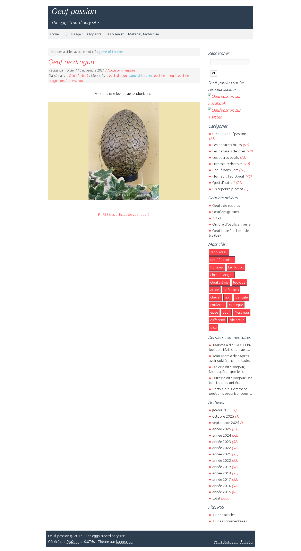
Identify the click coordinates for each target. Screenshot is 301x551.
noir (228, 297)
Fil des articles (223, 515)
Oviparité (94, 34)
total (216, 498)
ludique (239, 282)
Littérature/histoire (227, 164)
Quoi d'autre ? (78, 75)
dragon (122, 75)
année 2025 (221, 429)
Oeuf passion (73, 11)
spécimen (231, 290)
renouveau (218, 252)
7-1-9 (216, 218)
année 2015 (221, 492)
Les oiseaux (115, 34)
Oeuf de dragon (71, 62)
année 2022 (221, 448)
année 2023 (221, 442)
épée (214, 312)
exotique (236, 305)
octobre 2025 (223, 416)
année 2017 (221, 479)
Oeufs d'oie (219, 282)
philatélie (237, 320)
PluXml (73, 541)
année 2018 (221, 473)
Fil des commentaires (229, 521)
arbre (214, 290)
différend (217, 320)
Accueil (55, 34)
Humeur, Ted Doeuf (228, 176)
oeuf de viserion (71, 81)
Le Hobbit (236, 267)
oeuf (112, 75)
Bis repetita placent (227, 189)
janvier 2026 (221, 410)
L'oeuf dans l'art (225, 170)
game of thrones (140, 75)
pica (213, 327)
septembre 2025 (225, 423)
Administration (226, 541)
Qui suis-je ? (74, 34)
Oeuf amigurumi (225, 212)
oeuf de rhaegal (165, 75)
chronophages (221, 275)
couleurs (217, 305)
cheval (215, 297)
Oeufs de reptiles (226, 205)
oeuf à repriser (222, 260)
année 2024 (221, 435)
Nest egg (242, 312)
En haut (246, 541)
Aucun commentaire (121, 70)
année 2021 (221, 454)
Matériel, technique (143, 34)
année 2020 (221, 460)
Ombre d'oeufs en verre (231, 224)
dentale (241, 297)
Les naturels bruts (227, 145)
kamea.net (124, 541)
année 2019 (221, 467)
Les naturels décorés (228, 151)
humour (217, 267)
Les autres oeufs (225, 157)
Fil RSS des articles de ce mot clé (123, 214)
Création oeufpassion (229, 134)
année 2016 (221, 486)
